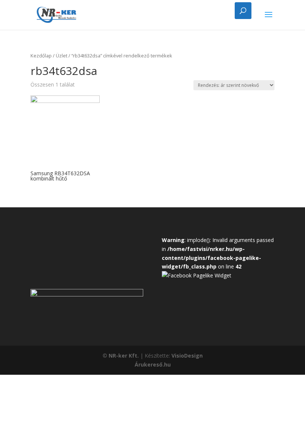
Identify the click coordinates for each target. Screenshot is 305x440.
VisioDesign (187, 355)
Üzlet (61, 55)
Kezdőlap (41, 55)
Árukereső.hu (153, 364)
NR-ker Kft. (124, 355)
